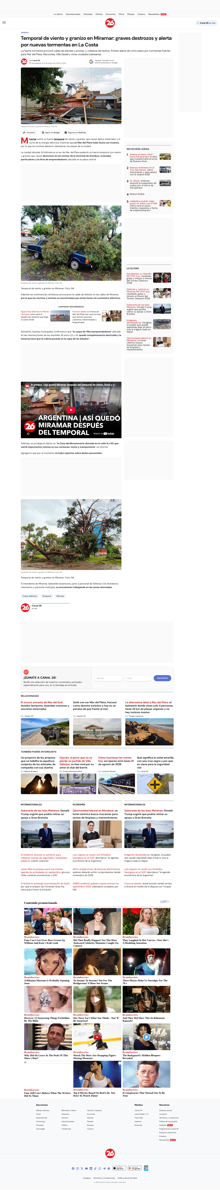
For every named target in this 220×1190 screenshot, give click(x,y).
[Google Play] (134, 1168)
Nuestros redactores (167, 1132)
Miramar (33, 139)
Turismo (90, 1129)
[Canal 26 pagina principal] (110, 27)
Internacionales (31, 804)
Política (64, 1125)
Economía (79, 804)
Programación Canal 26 (168, 1129)
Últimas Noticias (42, 1110)
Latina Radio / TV (141, 1114)
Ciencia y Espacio (94, 1110)
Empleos (162, 1136)
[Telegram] (104, 1168)
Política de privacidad (168, 1121)
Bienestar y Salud (69, 1110)
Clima (38, 1114)
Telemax (138, 1121)
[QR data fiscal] (146, 1170)
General (25, 32)
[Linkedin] (91, 1168)
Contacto (163, 1114)
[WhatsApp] (100, 1168)
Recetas (90, 1125)
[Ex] (82, 1168)
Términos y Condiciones (104, 1178)
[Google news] (108, 1168)
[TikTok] (95, 1168)
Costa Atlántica (30, 596)
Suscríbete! (162, 678)
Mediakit (165, 1125)
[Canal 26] (110, 1154)
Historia (90, 1118)
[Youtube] (86, 1168)
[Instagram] (77, 1168)
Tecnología (40, 1129)
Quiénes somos (165, 1110)
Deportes (65, 1114)
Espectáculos (41, 1118)
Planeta (90, 1121)
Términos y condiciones (169, 1118)
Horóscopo (40, 1121)
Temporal (46, 596)
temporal (59, 139)
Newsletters (167, 1140)
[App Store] (119, 1168)
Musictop (138, 1125)
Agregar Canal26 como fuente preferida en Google (106, 61)
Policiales (40, 1125)
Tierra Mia (139, 1118)
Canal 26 (36, 60)
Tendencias (66, 1129)
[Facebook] (73, 1168)
